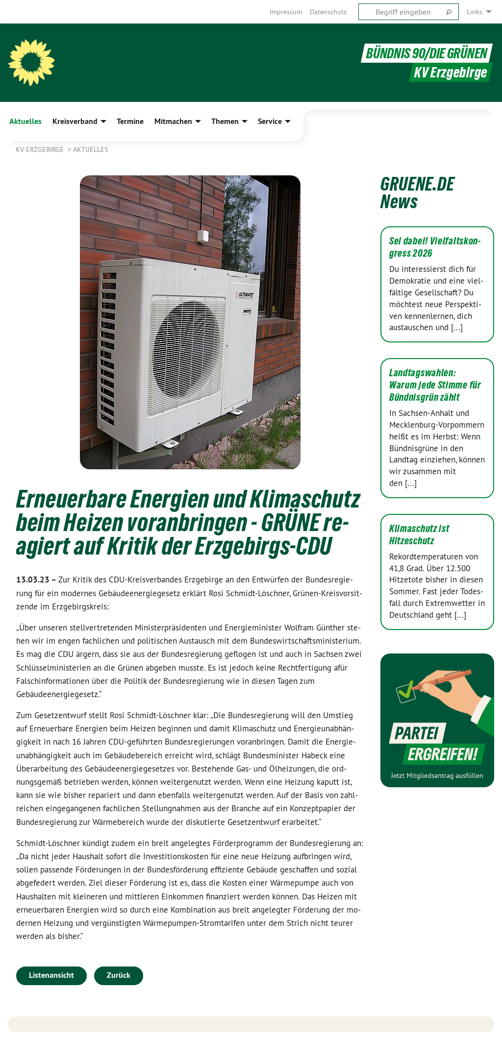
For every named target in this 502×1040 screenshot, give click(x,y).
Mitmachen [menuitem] (173, 121)
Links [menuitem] (474, 11)
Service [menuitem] (270, 121)
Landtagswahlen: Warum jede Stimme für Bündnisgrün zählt (435, 385)
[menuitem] (286, 12)
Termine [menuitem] (130, 121)
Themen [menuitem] (225, 121)
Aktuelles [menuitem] (25, 121)
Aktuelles (90, 149)
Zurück (118, 975)
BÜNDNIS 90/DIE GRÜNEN (426, 53)
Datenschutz (328, 11)
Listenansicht (51, 975)
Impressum (286, 11)
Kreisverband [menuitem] (75, 121)
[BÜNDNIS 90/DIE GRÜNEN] (31, 62)
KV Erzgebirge (41, 149)
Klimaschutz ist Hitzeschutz (419, 535)
